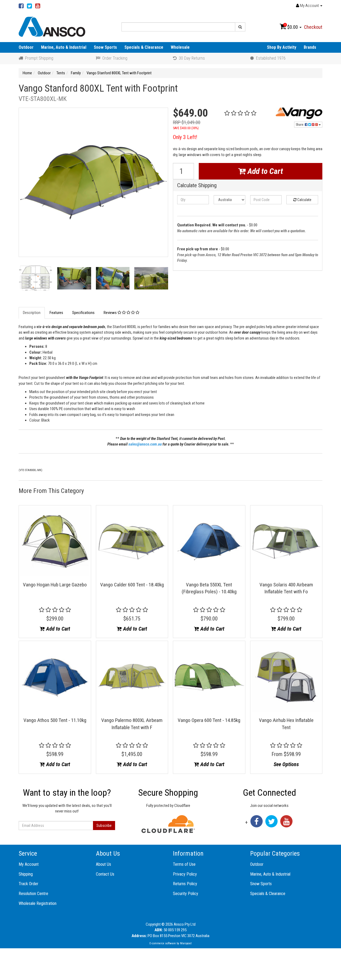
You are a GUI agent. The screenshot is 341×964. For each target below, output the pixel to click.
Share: (300, 124)
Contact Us (105, 874)
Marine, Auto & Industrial (63, 47)
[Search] (240, 26)
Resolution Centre (33, 893)
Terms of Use (184, 864)
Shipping (26, 874)
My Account (29, 864)
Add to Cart (264, 171)
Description (31, 312)
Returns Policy (185, 883)
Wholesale (180, 47)
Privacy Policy (185, 874)
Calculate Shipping (197, 185)
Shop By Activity (281, 47)
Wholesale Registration (37, 903)
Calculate (304, 200)
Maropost (186, 943)
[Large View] (35, 280)
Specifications (83, 312)
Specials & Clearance (143, 47)
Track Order (28, 883)
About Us (103, 864)
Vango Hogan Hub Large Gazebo (55, 585)
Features (56, 312)
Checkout (313, 27)
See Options (286, 764)
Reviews (110, 312)
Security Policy (185, 893)
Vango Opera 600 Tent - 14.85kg (209, 720)
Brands (310, 47)
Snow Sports (105, 47)
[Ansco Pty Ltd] (52, 26)
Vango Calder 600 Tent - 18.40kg (132, 585)
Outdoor (26, 47)
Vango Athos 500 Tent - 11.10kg (54, 720)
